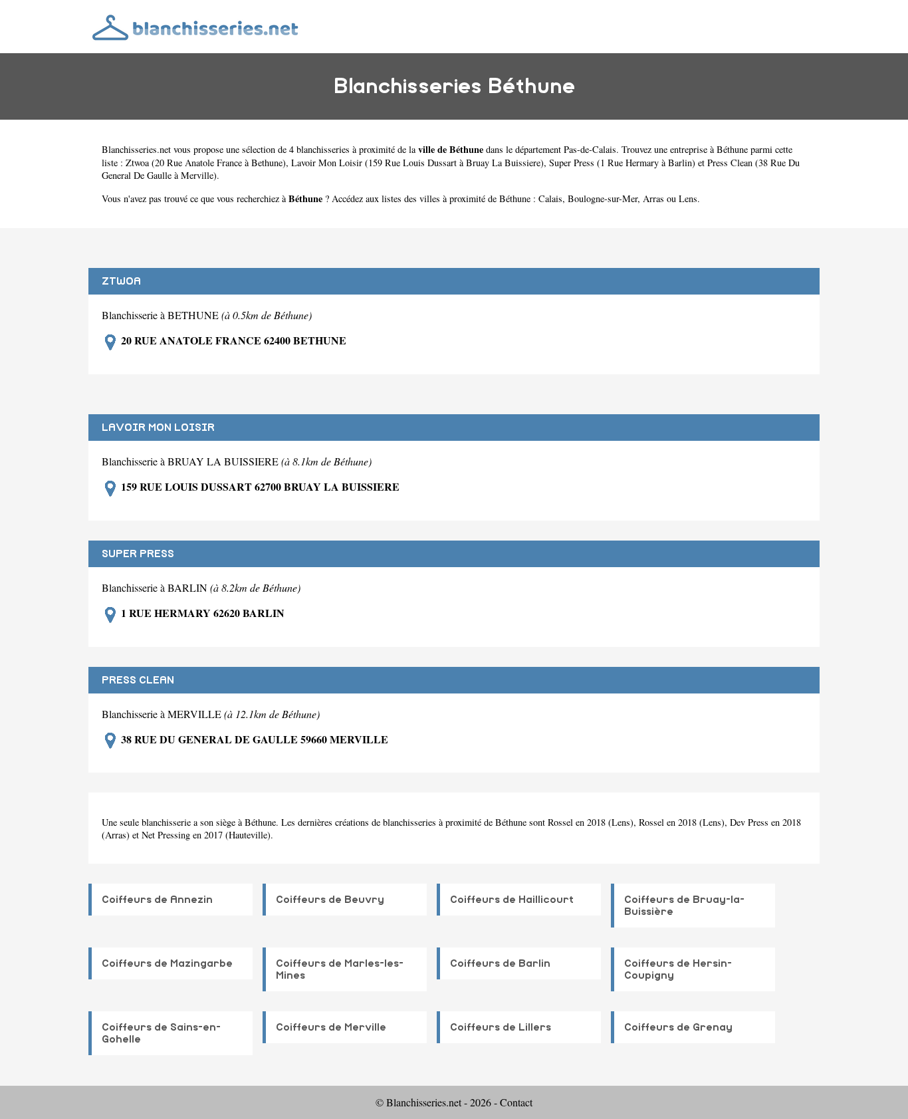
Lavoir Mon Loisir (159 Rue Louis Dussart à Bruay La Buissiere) (417, 162)
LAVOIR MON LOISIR (158, 427)
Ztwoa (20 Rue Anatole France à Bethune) (206, 162)
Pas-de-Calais (590, 149)
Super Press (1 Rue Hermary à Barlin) (622, 162)
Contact (516, 1102)
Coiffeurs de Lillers (500, 1027)
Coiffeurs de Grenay (678, 1027)
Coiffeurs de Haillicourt (512, 899)
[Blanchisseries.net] (196, 26)
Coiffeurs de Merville (331, 1027)
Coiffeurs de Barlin (500, 963)
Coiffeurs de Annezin (157, 899)
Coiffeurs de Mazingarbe (167, 963)
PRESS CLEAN (138, 680)
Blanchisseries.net (136, 149)
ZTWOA (121, 281)
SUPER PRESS (138, 554)
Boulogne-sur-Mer (602, 198)
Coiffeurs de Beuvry (330, 899)
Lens (688, 198)
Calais (550, 198)
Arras (653, 198)
